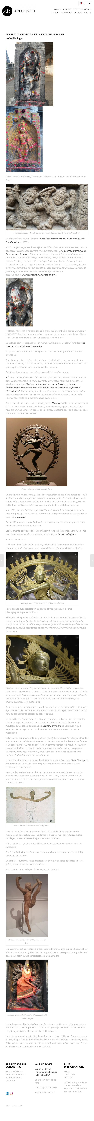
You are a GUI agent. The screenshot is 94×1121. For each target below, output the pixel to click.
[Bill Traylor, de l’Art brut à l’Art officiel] (2, 560)
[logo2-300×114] (19, 11)
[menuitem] (84, 3)
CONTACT (69, 1077)
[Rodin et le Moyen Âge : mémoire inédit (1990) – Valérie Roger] (92, 560)
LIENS (67, 1071)
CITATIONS (69, 1074)
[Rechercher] (90, 13)
